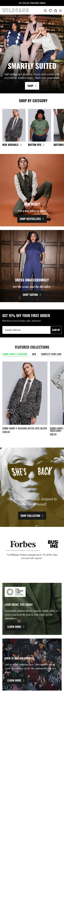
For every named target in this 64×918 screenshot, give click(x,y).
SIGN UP (56, 330)
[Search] (45, 10)
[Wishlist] (50, 10)
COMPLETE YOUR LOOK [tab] (51, 354)
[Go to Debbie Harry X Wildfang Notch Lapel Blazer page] (24, 393)
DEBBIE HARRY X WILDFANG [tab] (15, 354)
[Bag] (55, 10)
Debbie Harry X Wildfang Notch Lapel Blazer (24, 428)
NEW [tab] (34, 354)
